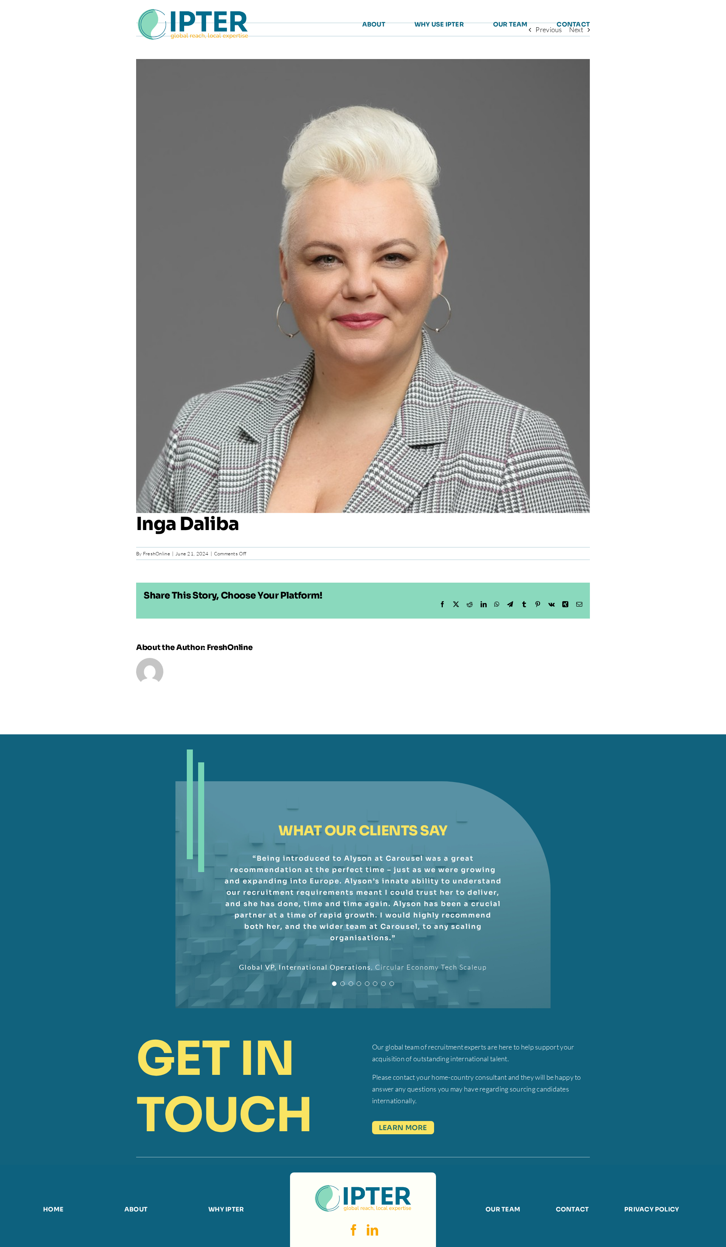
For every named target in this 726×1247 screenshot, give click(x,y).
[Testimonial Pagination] (334, 983)
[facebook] (353, 1230)
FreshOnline (156, 553)
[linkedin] (372, 1230)
